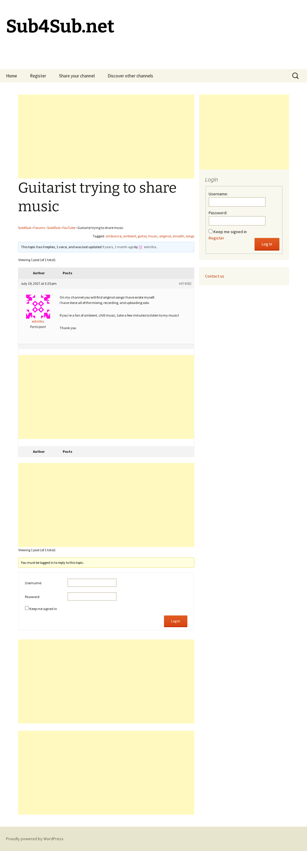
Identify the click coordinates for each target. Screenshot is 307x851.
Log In (175, 621)
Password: (32, 596)
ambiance (113, 236)
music (153, 236)
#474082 (185, 283)
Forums (39, 227)
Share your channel (77, 76)
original (165, 236)
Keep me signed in (43, 608)
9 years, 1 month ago (118, 247)
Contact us (214, 276)
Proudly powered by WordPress (35, 838)
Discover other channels (130, 76)
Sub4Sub (24, 227)
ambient (129, 236)
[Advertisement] (106, 137)
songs (190, 236)
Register (38, 76)
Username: (33, 583)
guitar (142, 236)
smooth (178, 236)
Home (11, 76)
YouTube (68, 227)
